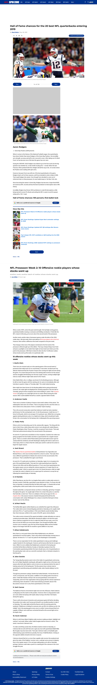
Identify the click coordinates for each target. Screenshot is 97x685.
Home (14, 256)
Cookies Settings (50, 677)
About (14, 672)
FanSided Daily (79, 672)
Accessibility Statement (19, 677)
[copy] (22, 36)
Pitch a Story (16, 674)
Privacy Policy (36, 674)
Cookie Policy (64, 674)
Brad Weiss (15, 32)
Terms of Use (49, 674)
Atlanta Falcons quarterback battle (25, 451)
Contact (47, 672)
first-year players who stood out (50, 339)
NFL (19, 256)
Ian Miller (15, 277)
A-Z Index (34, 677)
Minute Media (11, 681)
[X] (88, 2)
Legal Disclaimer (79, 674)
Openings (34, 672)
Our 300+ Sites (65, 672)
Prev (17, 84)
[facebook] (85, 2)
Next (56, 84)
